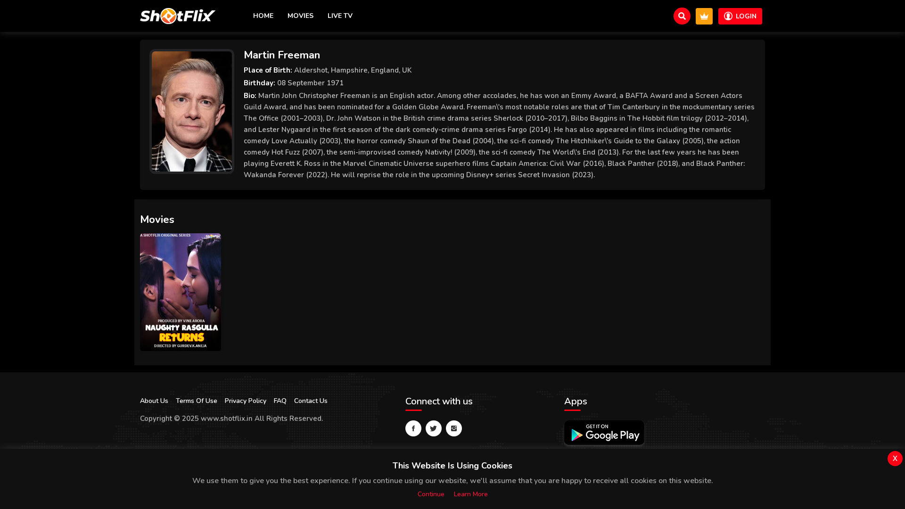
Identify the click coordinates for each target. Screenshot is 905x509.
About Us (154, 400)
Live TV (340, 15)
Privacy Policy (245, 400)
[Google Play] (604, 432)
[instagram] (454, 428)
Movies (300, 15)
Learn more (471, 494)
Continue (431, 494)
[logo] (177, 16)
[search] (682, 16)
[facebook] (413, 428)
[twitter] (434, 428)
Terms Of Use (196, 400)
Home (263, 15)
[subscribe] (704, 16)
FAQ (280, 400)
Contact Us (311, 400)
